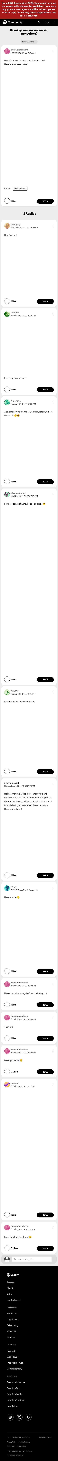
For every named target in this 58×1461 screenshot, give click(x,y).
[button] (53, 51)
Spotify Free (13, 1406)
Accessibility (21, 1446)
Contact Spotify (14, 1368)
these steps (36, 12)
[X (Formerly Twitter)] (19, 1417)
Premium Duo (13, 1388)
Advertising (12, 1325)
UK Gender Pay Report (15, 1455)
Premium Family (14, 1394)
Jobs (9, 1293)
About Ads (10, 1446)
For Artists (12, 1313)
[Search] (39, 22)
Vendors (11, 1337)
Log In (46, 22)
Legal (9, 1437)
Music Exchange (20, 188)
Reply (45, 201)
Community (15, 22)
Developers (12, 1319)
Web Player (12, 1356)
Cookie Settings (24, 1442)
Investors (11, 1331)
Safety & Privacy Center (21, 1437)
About (10, 1288)
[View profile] (7, 50)
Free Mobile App (15, 1362)
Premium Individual (16, 1382)
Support (11, 1350)
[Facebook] (28, 1417)
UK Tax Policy (27, 1451)
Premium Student (15, 1400)
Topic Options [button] (28, 41)
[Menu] (53, 22)
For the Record (14, 1300)
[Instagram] (10, 1417)
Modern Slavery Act (14, 1451)
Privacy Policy (11, 1442)
